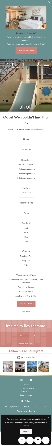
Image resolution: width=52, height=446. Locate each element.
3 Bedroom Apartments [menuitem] (26, 178)
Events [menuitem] (26, 228)
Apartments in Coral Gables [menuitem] (26, 296)
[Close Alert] (49, 3)
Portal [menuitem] (26, 241)
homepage (39, 129)
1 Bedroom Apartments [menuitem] (26, 169)
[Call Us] (39, 64)
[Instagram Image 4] (43, 366)
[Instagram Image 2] (20, 366)
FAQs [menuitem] (26, 265)
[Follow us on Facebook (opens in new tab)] (26, 380)
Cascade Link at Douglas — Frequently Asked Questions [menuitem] (26, 281)
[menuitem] (26, 139)
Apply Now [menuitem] (26, 260)
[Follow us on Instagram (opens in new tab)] (21, 380)
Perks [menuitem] (26, 232)
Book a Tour (23, 343)
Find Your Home (23, 335)
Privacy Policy (43, 407)
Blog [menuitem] (26, 237)
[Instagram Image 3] (32, 366)
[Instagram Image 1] (8, 366)
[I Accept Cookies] (49, 417)
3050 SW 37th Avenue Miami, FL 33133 (26, 390)
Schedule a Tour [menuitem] (26, 256)
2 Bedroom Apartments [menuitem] (26, 173)
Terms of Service (22, 411)
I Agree (26, 431)
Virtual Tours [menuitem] (26, 192)
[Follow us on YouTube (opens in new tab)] (30, 380)
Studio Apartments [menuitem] (26, 164)
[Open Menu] (46, 64)
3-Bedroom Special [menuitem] (26, 291)
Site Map (32, 411)
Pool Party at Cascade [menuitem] (26, 287)
